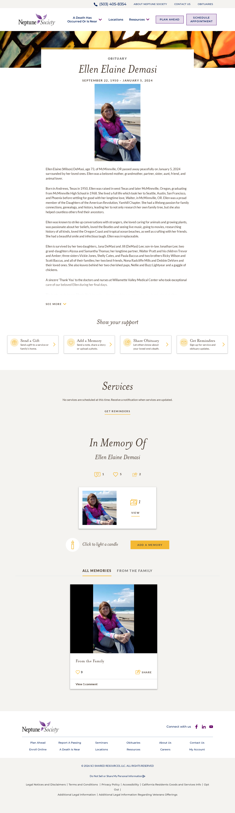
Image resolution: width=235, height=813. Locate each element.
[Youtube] (211, 727)
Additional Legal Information (77, 794)
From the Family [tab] (135, 571)
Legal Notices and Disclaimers (46, 784)
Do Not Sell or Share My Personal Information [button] (116, 776)
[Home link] (36, 19)
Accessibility (131, 784)
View (135, 512)
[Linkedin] (204, 727)
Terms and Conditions (83, 784)
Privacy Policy (111, 784)
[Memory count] (97, 474)
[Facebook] (196, 727)
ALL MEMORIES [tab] (97, 571)
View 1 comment (86, 684)
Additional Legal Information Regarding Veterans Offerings (138, 794)
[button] (82, 19)
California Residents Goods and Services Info (171, 784)
